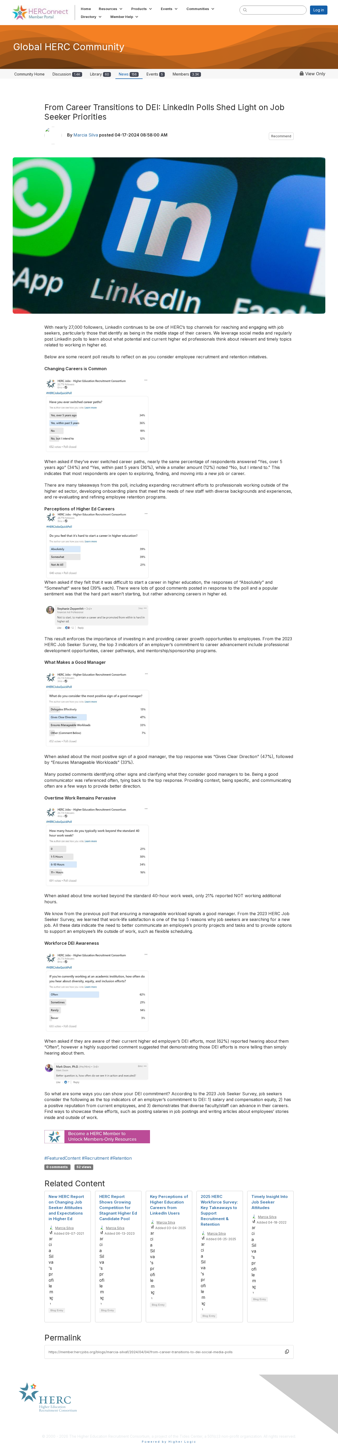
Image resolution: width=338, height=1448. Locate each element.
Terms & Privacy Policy (191, 1407)
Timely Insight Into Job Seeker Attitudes (269, 1202)
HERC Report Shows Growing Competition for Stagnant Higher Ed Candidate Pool (118, 1207)
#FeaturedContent (62, 1158)
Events (155, 74)
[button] (111, 9)
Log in (318, 10)
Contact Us (104, 1418)
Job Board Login (261, 1402)
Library (99, 74)
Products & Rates (110, 1413)
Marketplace (106, 1407)
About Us (103, 1402)
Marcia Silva (85, 135)
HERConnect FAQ (186, 1402)
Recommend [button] (281, 136)
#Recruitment (95, 1158)
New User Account (263, 1407)
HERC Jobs (257, 1413)
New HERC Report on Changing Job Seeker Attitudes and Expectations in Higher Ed (66, 1207)
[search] (245, 10)
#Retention (121, 1158)
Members (186, 74)
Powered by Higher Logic (169, 1442)
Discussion (66, 74)
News (128, 74)
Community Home (29, 74)
